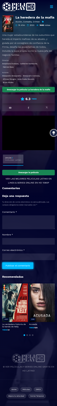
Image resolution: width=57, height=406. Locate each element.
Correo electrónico (13, 250)
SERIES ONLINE (25, 182)
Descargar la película (28, 172)
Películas (26, 389)
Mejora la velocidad (16, 396)
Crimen (36, 22)
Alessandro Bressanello (11, 76)
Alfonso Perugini (9, 79)
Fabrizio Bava (8, 67)
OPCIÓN (13, 159)
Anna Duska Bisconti (26, 79)
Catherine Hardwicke (28, 64)
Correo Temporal (37, 396)
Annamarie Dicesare (10, 64)
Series (13, 389)
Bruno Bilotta (8, 82)
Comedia (27, 22)
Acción (18, 22)
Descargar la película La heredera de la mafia (28, 89)
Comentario (9, 212)
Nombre (7, 234)
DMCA (38, 389)
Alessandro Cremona (31, 76)
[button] (24, 335)
